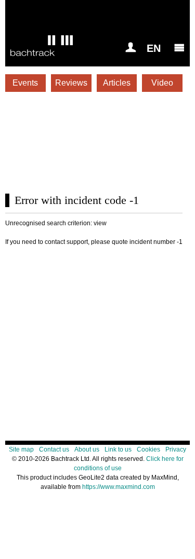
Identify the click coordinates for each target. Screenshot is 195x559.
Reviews (71, 82)
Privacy (175, 449)
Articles (117, 82)
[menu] (179, 47)
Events (25, 82)
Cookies (148, 449)
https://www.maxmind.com (118, 486)
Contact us (54, 449)
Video (162, 82)
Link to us (118, 449)
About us (86, 449)
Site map (21, 449)
